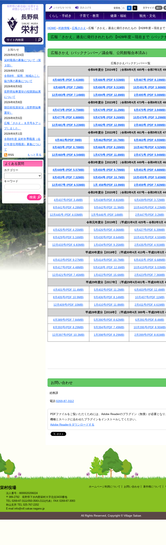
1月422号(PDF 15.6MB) (109, 274)
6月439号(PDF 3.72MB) (149, 200)
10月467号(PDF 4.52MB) (150, 147)
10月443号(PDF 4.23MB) (150, 207)
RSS (11, 154)
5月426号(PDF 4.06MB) (109, 229)
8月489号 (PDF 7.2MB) (68, 87)
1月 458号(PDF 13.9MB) (109, 184)
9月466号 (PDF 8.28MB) (109, 147)
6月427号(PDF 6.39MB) (149, 229)
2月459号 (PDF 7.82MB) (150, 184)
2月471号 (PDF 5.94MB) (150, 154)
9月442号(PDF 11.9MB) (109, 207)
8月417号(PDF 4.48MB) (68, 267)
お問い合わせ (132, 486)
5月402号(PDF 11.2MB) (109, 289)
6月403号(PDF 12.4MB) (149, 289)
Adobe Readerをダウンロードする (72, 424)
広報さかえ (79, 28)
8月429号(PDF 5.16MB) (68, 237)
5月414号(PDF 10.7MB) (109, 259)
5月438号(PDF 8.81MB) (109, 200)
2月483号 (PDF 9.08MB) (150, 125)
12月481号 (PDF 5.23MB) (68, 125)
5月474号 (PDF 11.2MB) (109, 110)
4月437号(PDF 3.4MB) (68, 200)
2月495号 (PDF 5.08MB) (150, 94)
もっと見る (34, 154)
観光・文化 (147, 15)
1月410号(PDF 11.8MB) (109, 304)
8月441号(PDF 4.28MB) (68, 207)
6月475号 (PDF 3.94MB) (150, 110)
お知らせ (13, 49)
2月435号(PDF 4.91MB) (149, 244)
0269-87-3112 (65, 401)
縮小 (158, 8)
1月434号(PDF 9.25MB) (109, 244)
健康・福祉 (118, 15)
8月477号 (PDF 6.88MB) (68, 117)
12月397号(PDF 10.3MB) (68, 334)
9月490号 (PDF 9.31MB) (109, 87)
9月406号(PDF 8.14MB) (109, 297)
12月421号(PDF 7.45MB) (68, 274)
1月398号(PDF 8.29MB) (109, 334)
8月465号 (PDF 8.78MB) (68, 147)
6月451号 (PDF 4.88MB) (150, 169)
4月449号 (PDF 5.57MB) (68, 169)
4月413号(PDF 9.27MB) (68, 259)
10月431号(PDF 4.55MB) (150, 237)
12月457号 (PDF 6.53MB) (68, 184)
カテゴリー (11, 170)
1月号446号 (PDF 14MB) (107, 214)
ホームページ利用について (104, 486)
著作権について (152, 486)
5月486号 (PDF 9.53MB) (109, 79)
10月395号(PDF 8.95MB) (150, 327)
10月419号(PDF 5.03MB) (150, 267)
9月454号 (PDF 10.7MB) (109, 177)
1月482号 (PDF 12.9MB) (109, 125)
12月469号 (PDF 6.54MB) (68, 154)
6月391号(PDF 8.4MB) (149, 319)
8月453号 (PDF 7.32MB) (68, 177)
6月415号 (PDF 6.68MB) (149, 259)
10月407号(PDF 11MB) (150, 297)
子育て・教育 (89, 15)
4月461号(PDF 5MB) (68, 140)
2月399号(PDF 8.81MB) (149, 334)
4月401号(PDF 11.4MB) (68, 289)
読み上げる (85, 7)
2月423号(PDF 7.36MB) (149, 274)
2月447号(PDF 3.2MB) (149, 214)
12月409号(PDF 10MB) (68, 304)
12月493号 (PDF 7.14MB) (68, 94)
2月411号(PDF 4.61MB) (150, 304)
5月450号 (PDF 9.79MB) (109, 169)
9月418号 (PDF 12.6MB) (109, 267)
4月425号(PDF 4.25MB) (68, 229)
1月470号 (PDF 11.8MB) (109, 154)
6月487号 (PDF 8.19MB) (150, 79)
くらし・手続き (60, 15)
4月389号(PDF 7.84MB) (68, 319)
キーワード (11, 181)
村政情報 (64, 28)
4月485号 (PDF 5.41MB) (68, 79)
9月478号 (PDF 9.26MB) (109, 117)
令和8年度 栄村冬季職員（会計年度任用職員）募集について (22, 144)
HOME (52, 28)
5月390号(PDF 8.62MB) (109, 319)
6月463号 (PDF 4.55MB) (150, 140)
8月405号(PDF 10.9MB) (68, 297)
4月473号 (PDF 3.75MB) (68, 110)
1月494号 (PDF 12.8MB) (109, 94)
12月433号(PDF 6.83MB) (68, 244)
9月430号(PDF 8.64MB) (109, 237)
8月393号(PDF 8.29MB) (68, 327)
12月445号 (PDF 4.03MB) (66, 214)
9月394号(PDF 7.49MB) (109, 327)
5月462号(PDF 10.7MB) (109, 140)
